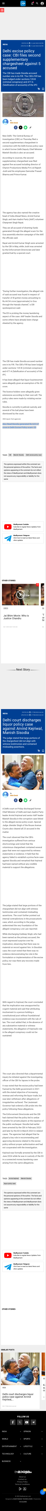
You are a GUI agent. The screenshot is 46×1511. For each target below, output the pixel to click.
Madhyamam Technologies (23, 1499)
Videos (5, 608)
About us (22, 1477)
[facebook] (16, 127)
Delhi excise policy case (33, 455)
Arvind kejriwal (14, 1178)
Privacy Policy (22, 1482)
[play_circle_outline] (20, 594)
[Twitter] (21, 127)
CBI (10, 455)
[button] (3, 3)
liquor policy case (9, 1183)
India (5, 44)
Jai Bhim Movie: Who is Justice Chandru (16, 617)
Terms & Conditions (22, 1484)
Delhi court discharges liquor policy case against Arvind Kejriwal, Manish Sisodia (23, 726)
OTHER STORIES (8, 580)
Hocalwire (23, 1502)
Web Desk (14, 123)
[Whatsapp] (25, 127)
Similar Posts (7, 1350)
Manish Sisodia (18, 455)
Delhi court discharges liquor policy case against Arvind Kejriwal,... (17, 1397)
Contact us (22, 1479)
